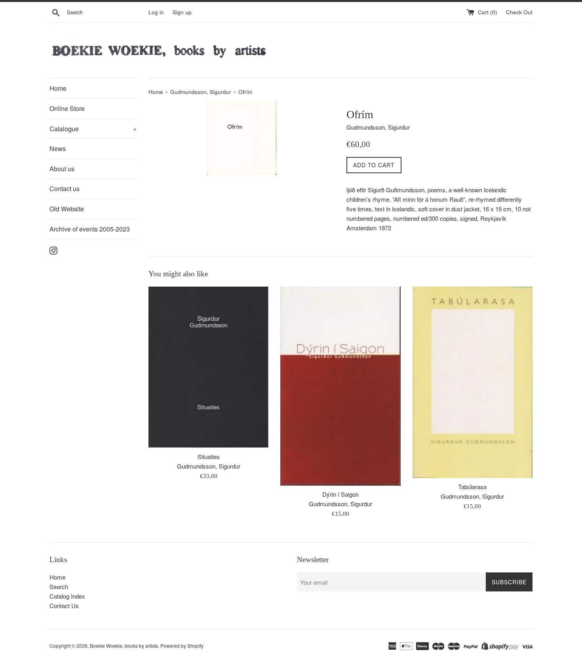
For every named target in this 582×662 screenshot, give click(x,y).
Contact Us (64, 605)
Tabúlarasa (472, 486)
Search (58, 586)
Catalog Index (67, 596)
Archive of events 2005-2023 (89, 228)
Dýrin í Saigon (340, 494)
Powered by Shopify (182, 645)
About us (61, 168)
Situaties (209, 456)
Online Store (67, 108)
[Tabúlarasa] (473, 382)
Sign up (182, 12)
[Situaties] (208, 367)
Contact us (64, 188)
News (57, 148)
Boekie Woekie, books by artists (124, 645)
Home (58, 88)
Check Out (519, 12)
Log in (156, 12)
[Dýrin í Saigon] (340, 386)
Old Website (66, 208)
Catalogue (93, 128)
